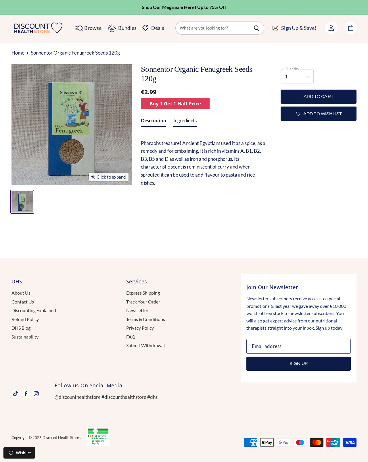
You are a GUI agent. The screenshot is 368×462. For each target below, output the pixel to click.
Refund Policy (25, 319)
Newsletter (137, 310)
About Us (21, 292)
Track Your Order (143, 301)
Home (18, 53)
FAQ (130, 336)
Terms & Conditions (145, 319)
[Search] (256, 28)
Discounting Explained (34, 310)
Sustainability (25, 336)
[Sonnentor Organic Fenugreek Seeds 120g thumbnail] (22, 201)
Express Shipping (143, 292)
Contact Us (23, 301)
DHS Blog (21, 327)
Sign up (299, 363)
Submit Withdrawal (145, 345)
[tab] (153, 122)
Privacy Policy (140, 327)
